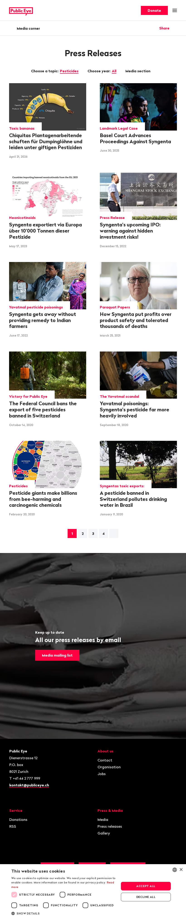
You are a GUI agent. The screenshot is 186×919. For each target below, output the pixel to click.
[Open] (175, 28)
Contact (105, 760)
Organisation (109, 767)
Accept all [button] (145, 886)
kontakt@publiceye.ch (29, 785)
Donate (154, 10)
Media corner (28, 28)
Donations (18, 819)
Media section (138, 71)
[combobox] (174, 870)
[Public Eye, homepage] (21, 10)
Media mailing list (57, 655)
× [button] (181, 869)
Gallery (104, 833)
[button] (63, 913)
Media (103, 819)
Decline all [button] (145, 897)
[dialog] (93, 891)
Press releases (110, 826)
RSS (12, 826)
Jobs (102, 773)
